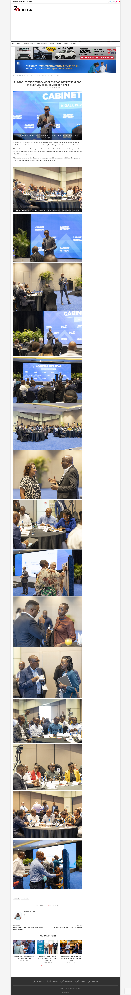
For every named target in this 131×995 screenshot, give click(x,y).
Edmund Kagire (45, 87)
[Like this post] (50, 905)
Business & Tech (28, 43)
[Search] (119, 43)
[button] (15, 952)
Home (12, 43)
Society (66, 43)
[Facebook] (108, 2)
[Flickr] (116, 2)
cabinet (17, 898)
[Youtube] (119, 2)
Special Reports (42, 43)
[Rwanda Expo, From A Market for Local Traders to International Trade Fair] (24, 947)
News (18, 43)
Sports (59, 43)
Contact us (22, 1)
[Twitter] (110, 2)
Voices (52, 43)
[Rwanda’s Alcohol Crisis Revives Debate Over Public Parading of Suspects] (47, 947)
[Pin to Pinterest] (55, 905)
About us (15, 1)
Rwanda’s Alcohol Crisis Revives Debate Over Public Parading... (47, 958)
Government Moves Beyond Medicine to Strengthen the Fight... (71, 958)
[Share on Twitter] (53, 905)
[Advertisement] (65, 27)
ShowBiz (73, 43)
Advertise (29, 1)
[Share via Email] (57, 905)
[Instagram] (113, 2)
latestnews (25, 898)
